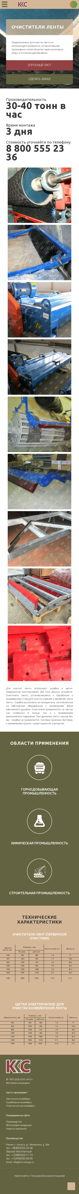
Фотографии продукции (19, 1125)
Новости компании (16, 1128)
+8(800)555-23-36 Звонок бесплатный (19, 1149)
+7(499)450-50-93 (22, 1158)
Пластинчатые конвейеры (20, 1105)
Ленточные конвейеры (18, 1098)
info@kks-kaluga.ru (23, 1162)
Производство (14, 1121)
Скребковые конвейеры (19, 1102)
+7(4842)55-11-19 (22, 1155)
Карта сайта (22, 1175)
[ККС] (23, 4)
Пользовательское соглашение (48, 1175)
